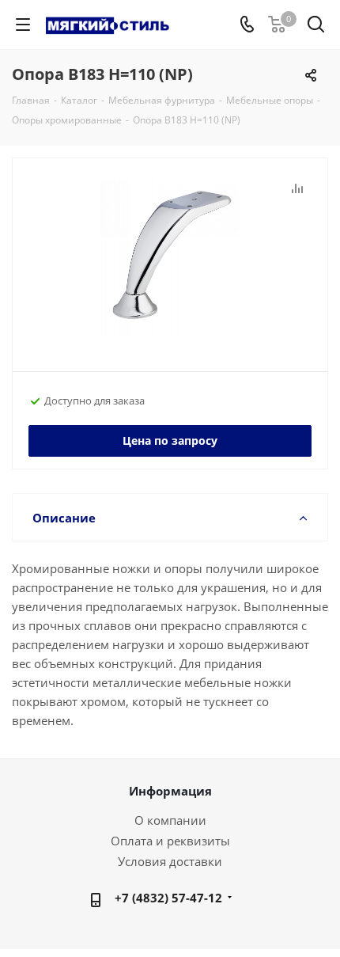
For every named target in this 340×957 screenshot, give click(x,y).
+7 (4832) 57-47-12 (168, 898)
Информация (170, 791)
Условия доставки (170, 861)
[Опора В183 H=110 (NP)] (170, 257)
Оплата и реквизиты (170, 841)
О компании (170, 820)
